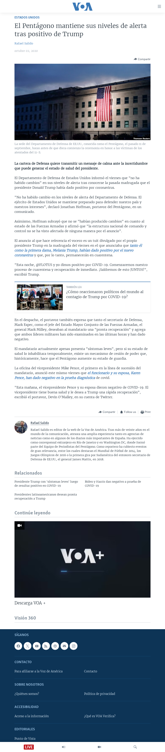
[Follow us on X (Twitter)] (27, 646)
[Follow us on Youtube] (36, 646)
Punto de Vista (24, 738)
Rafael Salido (23, 43)
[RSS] (46, 646)
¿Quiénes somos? (26, 694)
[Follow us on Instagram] (73, 646)
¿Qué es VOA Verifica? (100, 716)
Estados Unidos (27, 17)
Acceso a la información (31, 716)
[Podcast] (55, 646)
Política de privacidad (99, 694)
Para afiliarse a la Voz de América (38, 671)
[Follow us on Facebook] (18, 646)
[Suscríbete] (64, 646)
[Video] (99, 747)
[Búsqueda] (135, 747)
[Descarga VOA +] (82, 559)
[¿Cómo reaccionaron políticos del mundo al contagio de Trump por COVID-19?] (40, 297)
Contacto (90, 671)
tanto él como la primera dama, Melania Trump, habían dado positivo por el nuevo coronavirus (78, 250)
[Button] (142, 59)
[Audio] (64, 747)
